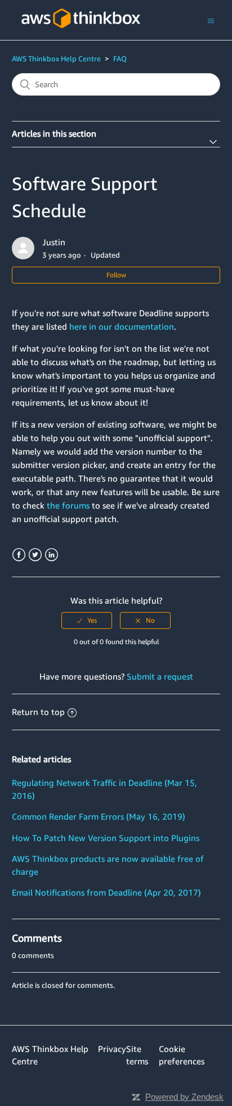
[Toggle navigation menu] (211, 20)
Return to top (38, 712)
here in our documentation (121, 326)
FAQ (120, 58)
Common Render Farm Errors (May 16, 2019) (98, 816)
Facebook (19, 555)
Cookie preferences (181, 1055)
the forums (68, 505)
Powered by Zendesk (184, 1096)
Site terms (137, 1055)
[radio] (86, 620)
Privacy (112, 1049)
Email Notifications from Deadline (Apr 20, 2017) (106, 892)
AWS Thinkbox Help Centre (56, 58)
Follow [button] (116, 275)
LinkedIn (51, 555)
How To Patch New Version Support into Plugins (105, 838)
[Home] (81, 34)
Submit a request (160, 676)
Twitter (35, 555)
